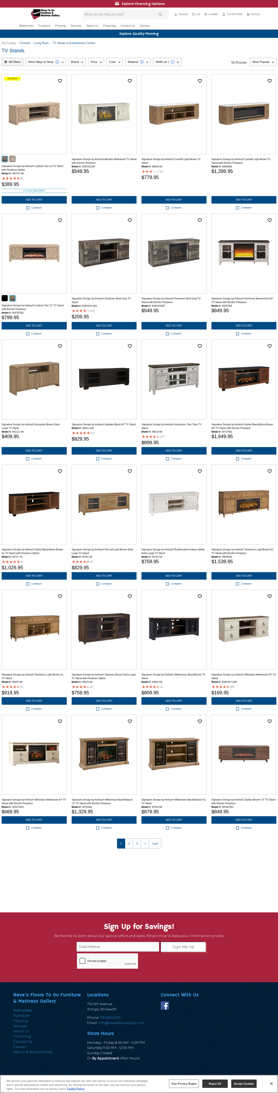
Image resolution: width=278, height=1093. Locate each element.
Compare (36, 207)
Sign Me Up (183, 947)
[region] (139, 1084)
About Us (92, 25)
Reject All (215, 1083)
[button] (175, 14)
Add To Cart (34, 199)
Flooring (60, 25)
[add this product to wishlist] (60, 81)
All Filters (15, 61)
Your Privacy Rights (184, 1083)
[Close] (271, 1083)
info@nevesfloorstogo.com (121, 1023)
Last (155, 843)
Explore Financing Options (143, 4)
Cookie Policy (75, 1088)
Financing (109, 25)
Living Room (41, 43)
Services (76, 25)
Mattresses (26, 25)
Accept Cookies (244, 1083)
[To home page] (45, 14)
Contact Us (128, 25)
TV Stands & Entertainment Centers (74, 43)
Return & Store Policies (32, 1052)
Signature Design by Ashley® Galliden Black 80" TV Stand (104, 424)
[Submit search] (160, 14)
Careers (145, 25)
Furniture (44, 25)
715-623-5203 (110, 1018)
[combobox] (46, 62)
